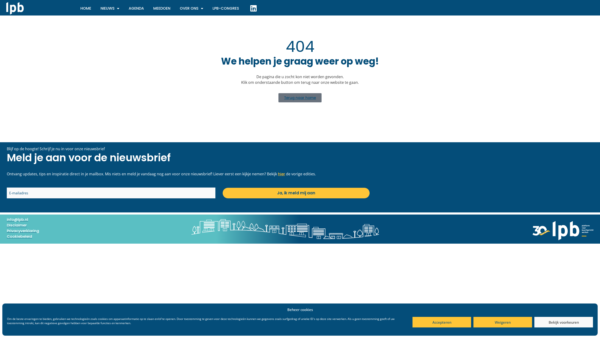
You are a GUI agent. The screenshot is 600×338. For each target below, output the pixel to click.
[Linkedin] (253, 8)
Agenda (136, 8)
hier (281, 174)
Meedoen (161, 8)
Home (85, 8)
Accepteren (441, 322)
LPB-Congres (226, 8)
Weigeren (503, 322)
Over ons (189, 8)
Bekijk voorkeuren (564, 322)
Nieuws (108, 8)
